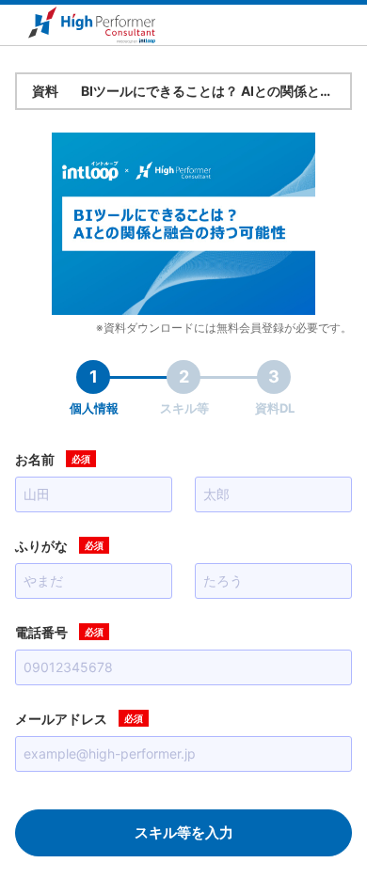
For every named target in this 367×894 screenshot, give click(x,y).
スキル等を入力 (184, 832)
